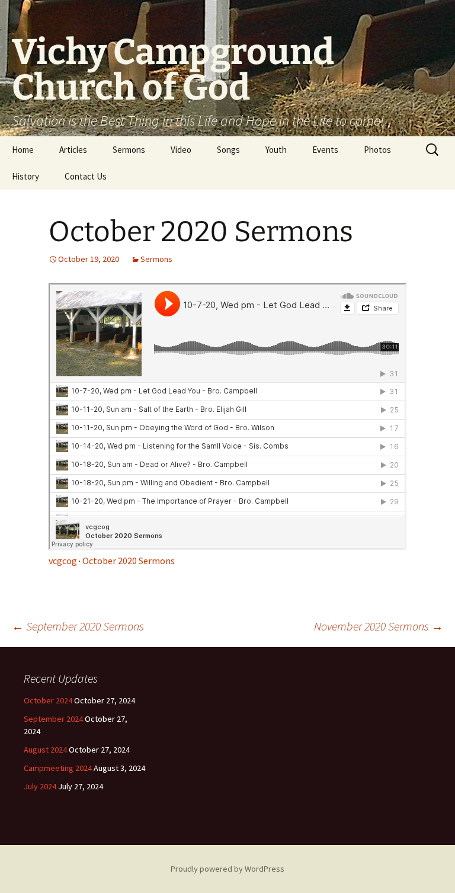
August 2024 (45, 749)
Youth (276, 149)
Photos (377, 149)
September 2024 (53, 718)
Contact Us (86, 176)
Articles (73, 149)
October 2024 (48, 700)
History (25, 176)
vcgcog (63, 560)
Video (181, 149)
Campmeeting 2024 (58, 768)
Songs (228, 149)
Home (23, 149)
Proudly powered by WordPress (227, 868)
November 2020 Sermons (378, 626)
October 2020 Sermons (128, 560)
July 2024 (40, 786)
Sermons (129, 149)
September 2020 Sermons (78, 626)
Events (325, 149)
